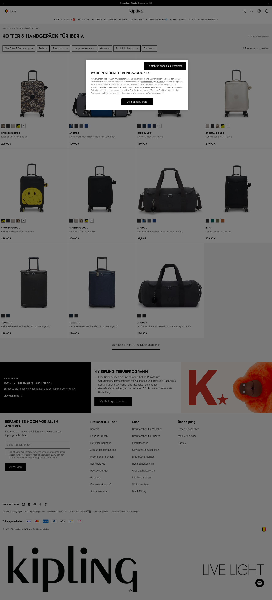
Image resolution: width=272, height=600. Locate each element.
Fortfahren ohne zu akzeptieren (165, 65)
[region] (137, 85)
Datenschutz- (147, 82)
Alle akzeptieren (137, 101)
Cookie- (160, 82)
